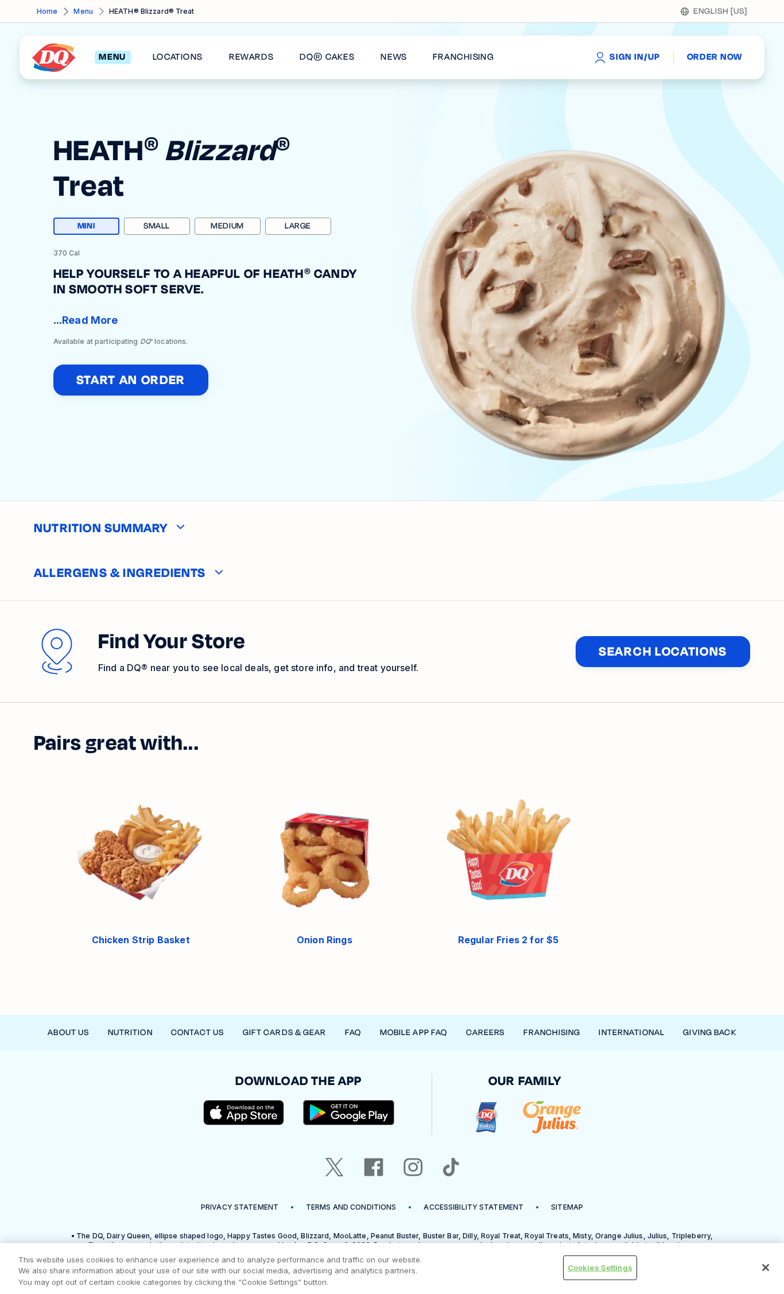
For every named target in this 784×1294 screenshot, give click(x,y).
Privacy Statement (239, 1207)
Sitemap (567, 1207)
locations (178, 57)
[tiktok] (451, 1167)
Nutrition (130, 1032)
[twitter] (334, 1167)
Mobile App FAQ (414, 1032)
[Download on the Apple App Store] (244, 1112)
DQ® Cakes (327, 57)
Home (47, 11)
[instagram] (413, 1167)
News (394, 57)
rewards (251, 57)
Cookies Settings (600, 1267)
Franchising (551, 1032)
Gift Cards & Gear (285, 1032)
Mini (98, 227)
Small (156, 226)
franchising (463, 57)
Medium (227, 226)
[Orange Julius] (551, 1117)
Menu (82, 11)
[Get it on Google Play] (349, 1112)
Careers (485, 1032)
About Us (68, 1032)
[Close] (765, 1267)
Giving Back (709, 1032)
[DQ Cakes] (486, 1117)
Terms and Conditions (351, 1207)
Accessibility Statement (473, 1207)
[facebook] (373, 1167)
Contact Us (197, 1032)
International (632, 1032)
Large (298, 226)
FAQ (353, 1032)
